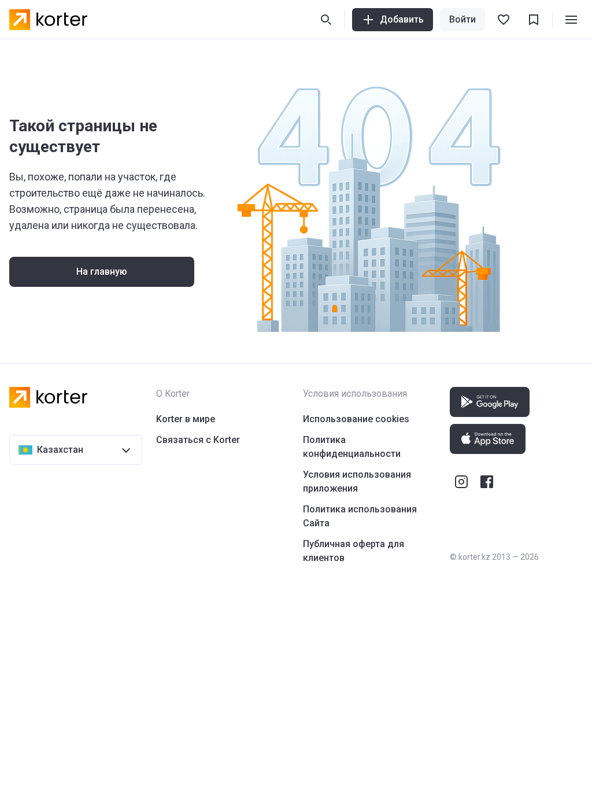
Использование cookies (356, 419)
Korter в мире (185, 419)
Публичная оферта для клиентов (353, 550)
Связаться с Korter (198, 439)
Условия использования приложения (357, 481)
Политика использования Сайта (360, 516)
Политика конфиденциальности (352, 446)
